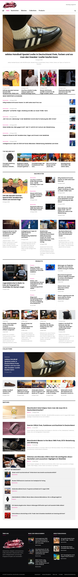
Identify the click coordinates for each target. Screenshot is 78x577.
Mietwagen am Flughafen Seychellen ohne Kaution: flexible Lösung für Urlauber (66, 267)
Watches (24, 10)
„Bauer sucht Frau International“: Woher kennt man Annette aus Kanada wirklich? (34, 472)
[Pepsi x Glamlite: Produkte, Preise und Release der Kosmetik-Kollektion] (50, 267)
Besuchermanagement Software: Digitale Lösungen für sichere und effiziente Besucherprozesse (66, 277)
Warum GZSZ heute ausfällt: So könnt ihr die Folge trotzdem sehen (47, 92)
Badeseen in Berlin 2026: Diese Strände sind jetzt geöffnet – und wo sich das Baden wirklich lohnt (23, 165)
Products (42, 10)
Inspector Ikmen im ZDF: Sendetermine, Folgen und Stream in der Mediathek (26, 135)
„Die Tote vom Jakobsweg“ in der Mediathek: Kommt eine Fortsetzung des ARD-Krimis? (29, 119)
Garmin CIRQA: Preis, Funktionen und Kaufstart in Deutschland (51, 425)
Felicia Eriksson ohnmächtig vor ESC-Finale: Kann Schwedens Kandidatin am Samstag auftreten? (38, 513)
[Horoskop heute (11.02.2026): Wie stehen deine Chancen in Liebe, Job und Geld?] (68, 157)
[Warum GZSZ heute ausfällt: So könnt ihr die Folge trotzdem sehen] (48, 78)
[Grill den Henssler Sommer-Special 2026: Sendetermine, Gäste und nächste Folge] (11, 78)
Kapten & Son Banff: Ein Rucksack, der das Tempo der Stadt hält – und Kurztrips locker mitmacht (66, 327)
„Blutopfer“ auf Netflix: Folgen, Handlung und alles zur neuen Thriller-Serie (25, 111)
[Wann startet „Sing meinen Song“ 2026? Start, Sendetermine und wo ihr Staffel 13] (31, 562)
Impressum (37, 574)
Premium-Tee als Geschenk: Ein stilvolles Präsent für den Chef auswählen (47, 326)
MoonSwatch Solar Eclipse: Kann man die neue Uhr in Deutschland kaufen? (47, 409)
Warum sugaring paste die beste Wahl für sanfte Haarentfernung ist (66, 297)
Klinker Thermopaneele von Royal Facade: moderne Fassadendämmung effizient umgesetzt (10, 327)
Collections (32, 10)
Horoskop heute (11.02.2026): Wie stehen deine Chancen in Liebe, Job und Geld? (67, 165)
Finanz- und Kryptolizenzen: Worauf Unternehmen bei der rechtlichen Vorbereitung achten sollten (37, 284)
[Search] (75, 10)
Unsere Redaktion (46, 574)
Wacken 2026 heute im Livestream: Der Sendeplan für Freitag (28, 480)
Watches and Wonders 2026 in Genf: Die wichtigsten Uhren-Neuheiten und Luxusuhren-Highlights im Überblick (50, 458)
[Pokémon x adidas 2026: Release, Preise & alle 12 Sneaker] (53, 384)
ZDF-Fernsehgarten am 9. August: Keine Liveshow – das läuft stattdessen (68, 555)
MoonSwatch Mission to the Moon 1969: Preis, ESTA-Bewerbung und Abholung (51, 442)
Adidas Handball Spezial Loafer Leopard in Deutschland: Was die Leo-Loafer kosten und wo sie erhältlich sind (9, 391)
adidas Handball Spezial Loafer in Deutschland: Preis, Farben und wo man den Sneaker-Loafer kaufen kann (39, 55)
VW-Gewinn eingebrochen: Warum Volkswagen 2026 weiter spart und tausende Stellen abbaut (38, 505)
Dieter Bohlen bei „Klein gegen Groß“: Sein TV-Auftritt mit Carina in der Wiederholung (29, 127)
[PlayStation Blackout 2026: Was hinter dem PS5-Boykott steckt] (67, 78)
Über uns (55, 574)
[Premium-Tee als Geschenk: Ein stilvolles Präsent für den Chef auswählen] (48, 314)
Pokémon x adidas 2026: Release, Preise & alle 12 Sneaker (52, 391)
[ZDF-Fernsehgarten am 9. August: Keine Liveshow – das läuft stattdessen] (56, 557)
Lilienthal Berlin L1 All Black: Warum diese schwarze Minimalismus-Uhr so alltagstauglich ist (37, 497)
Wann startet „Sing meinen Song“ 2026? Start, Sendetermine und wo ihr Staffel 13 (42, 562)
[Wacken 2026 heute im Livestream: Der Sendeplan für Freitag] (8, 483)
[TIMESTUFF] (9, 4)
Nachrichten (15, 10)
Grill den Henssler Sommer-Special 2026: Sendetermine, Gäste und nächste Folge (11, 92)
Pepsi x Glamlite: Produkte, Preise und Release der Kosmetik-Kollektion (37, 270)
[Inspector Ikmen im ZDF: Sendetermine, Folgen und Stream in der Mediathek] (72, 135)
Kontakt (61, 574)
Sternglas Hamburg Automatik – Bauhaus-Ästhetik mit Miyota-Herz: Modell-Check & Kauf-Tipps (9, 165)
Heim (7, 10)
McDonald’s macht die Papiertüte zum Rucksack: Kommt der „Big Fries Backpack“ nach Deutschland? (67, 391)
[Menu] (3, 10)
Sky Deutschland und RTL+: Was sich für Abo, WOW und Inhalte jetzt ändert (65, 233)
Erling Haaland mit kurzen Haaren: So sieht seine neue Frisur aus (22, 102)
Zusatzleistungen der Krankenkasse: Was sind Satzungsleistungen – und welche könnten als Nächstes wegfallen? (38, 165)
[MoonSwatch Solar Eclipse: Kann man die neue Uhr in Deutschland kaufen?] (14, 412)
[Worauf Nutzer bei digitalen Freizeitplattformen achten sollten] (29, 314)
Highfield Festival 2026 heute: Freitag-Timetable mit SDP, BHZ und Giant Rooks (23, 391)
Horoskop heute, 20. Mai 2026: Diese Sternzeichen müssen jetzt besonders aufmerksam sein (42, 551)
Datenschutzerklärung (69, 574)
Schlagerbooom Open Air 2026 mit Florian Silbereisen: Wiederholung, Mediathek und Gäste (30, 143)
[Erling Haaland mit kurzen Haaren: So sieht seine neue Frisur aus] (72, 102)
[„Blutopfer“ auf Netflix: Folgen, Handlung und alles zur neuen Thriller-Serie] (72, 110)
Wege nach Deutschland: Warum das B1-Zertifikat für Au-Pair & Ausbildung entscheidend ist (36, 300)
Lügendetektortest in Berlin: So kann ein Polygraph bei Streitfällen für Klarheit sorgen (13, 285)
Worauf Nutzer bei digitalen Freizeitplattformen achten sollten (27, 326)
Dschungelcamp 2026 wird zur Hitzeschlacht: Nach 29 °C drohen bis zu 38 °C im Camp (42, 541)
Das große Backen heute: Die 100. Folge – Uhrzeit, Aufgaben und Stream (68, 539)
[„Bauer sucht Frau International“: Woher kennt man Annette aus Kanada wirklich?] (8, 474)
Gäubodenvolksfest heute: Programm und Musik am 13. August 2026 (38, 391)
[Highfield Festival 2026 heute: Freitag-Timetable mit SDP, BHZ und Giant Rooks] (24, 384)
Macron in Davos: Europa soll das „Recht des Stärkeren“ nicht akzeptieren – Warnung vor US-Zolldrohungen (51, 165)
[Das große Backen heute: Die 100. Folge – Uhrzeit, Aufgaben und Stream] (56, 540)
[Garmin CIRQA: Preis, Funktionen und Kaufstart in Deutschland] (14, 428)
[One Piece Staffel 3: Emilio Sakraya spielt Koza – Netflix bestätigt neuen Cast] (29, 78)
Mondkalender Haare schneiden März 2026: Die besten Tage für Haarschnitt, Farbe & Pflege (68, 547)
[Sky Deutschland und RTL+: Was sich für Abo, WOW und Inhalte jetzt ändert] (67, 224)
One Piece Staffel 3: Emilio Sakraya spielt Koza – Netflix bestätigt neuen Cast (29, 92)
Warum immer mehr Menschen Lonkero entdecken (64, 287)
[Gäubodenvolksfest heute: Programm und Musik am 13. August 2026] (39, 384)
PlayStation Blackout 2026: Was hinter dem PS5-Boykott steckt (67, 92)
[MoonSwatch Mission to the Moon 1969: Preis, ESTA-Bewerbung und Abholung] (14, 444)
